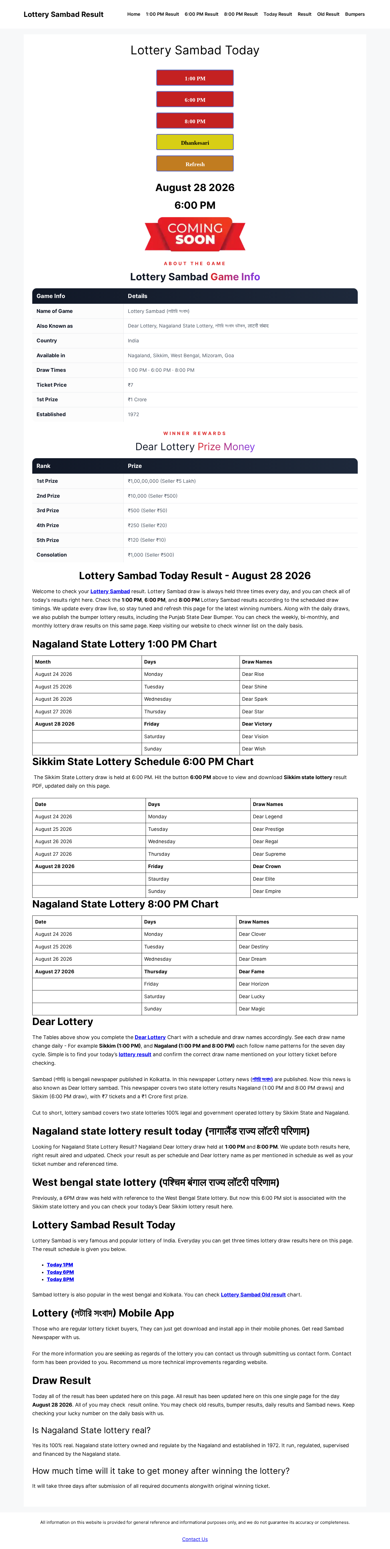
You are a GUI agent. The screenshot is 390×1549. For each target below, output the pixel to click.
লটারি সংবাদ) (262, 1079)
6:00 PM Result (201, 14)
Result (304, 14)
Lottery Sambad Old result (253, 1295)
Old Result (328, 14)
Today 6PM (60, 1272)
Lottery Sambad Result (64, 14)
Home (133, 14)
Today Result (278, 14)
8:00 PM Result (241, 14)
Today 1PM (60, 1265)
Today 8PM (60, 1279)
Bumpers (355, 14)
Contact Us (195, 1539)
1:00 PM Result (162, 14)
